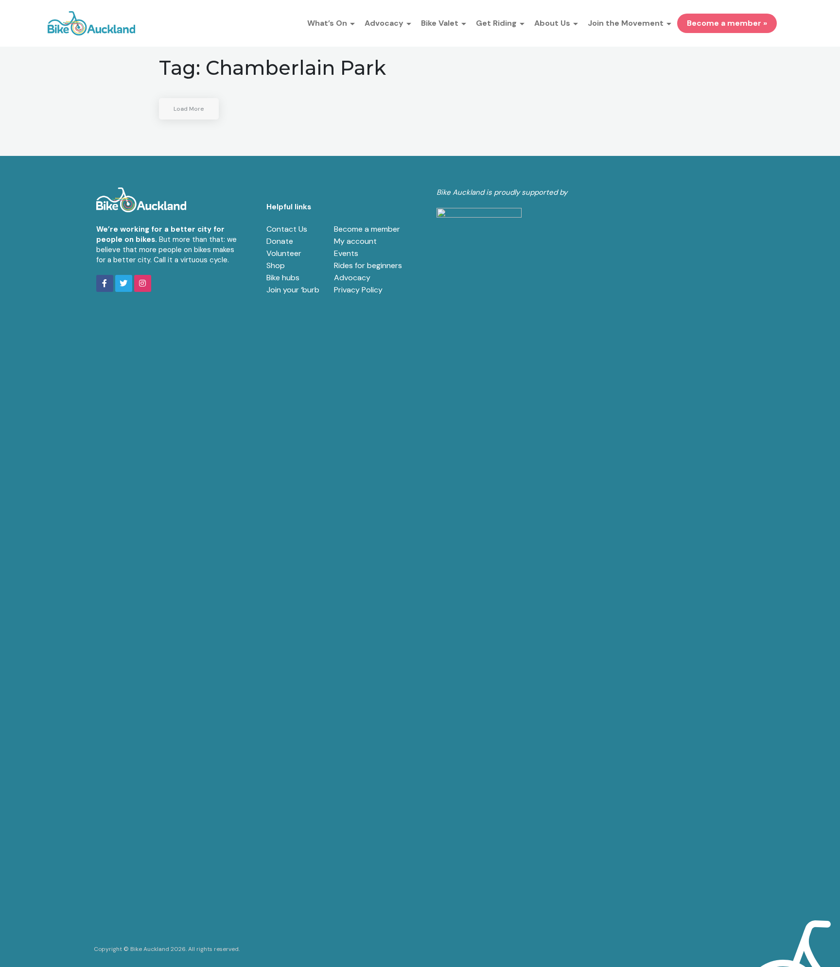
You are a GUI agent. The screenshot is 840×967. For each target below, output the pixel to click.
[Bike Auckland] (91, 23)
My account (355, 241)
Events (346, 253)
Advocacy (352, 277)
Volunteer (283, 253)
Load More (189, 109)
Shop (275, 265)
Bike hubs (282, 277)
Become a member (367, 229)
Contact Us (286, 229)
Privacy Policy (358, 290)
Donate (279, 241)
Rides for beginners (368, 265)
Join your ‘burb (292, 290)
